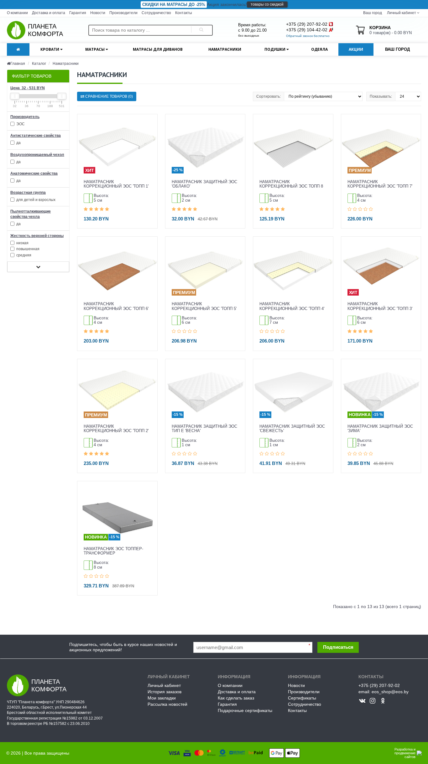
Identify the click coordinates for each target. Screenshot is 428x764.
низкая (22, 243)
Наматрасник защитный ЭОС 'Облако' (204, 184)
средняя (23, 255)
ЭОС (20, 124)
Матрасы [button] (95, 49)
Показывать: (381, 96)
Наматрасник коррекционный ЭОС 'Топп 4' (291, 306)
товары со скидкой (267, 4)
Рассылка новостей (167, 704)
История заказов (164, 691)
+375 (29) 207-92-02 (306, 24)
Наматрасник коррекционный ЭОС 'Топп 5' (204, 306)
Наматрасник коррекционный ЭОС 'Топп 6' (116, 306)
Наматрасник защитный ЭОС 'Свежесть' (292, 428)
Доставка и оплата (48, 13)
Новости (97, 13)
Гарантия (77, 13)
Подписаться (338, 647)
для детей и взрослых (35, 200)
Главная (17, 63)
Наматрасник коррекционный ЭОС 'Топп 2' (116, 428)
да (18, 143)
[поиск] (200, 30)
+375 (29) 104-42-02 (306, 29)
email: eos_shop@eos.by (383, 691)
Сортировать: (268, 96)
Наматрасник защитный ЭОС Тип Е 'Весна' (204, 428)
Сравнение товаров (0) (108, 96)
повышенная (27, 249)
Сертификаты (302, 697)
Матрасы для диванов (158, 49)
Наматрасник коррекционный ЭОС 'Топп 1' (116, 184)
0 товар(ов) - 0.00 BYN (390, 30)
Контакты (183, 13)
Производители (123, 13)
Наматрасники (224, 49)
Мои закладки (162, 697)
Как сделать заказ (236, 697)
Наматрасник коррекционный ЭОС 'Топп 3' (379, 306)
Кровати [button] (50, 49)
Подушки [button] (275, 49)
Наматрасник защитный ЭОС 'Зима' (380, 428)
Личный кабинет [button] (401, 13)
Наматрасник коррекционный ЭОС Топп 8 (291, 184)
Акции (356, 49)
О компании (17, 13)
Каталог (39, 63)
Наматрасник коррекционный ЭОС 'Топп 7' (379, 184)
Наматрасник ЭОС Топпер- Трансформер (113, 551)
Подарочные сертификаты (245, 710)
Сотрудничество (156, 13)
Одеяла (319, 49)
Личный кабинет (164, 685)
